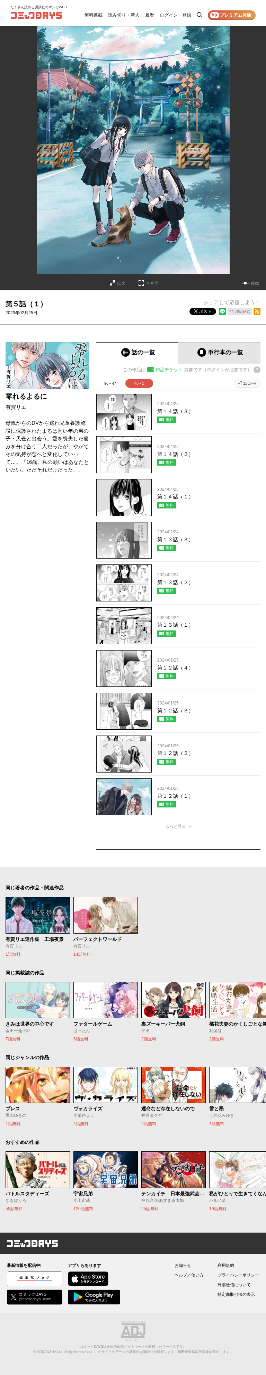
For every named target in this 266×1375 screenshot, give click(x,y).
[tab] (137, 353)
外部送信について (234, 1284)
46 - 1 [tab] (139, 383)
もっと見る (175, 826)
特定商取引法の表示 (236, 1294)
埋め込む (242, 311)
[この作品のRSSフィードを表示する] (257, 311)
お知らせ (183, 1265)
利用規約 (226, 1265)
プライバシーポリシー (238, 1275)
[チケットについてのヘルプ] (257, 369)
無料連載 (94, 15)
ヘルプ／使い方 (189, 1275)
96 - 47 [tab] (110, 383)
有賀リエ (16, 407)
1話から (250, 383)
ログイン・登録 (175, 15)
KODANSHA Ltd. (50, 1352)
